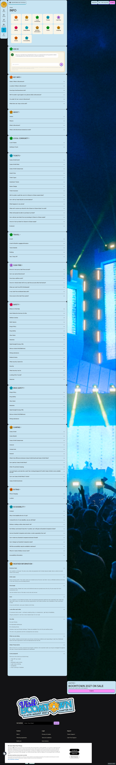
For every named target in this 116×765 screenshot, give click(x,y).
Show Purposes (74, 756)
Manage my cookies (111, 763)
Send (61, 64)
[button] (3, 34)
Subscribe (56, 723)
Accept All (74, 750)
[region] (48, 753)
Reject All (74, 753)
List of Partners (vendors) (13, 759)
